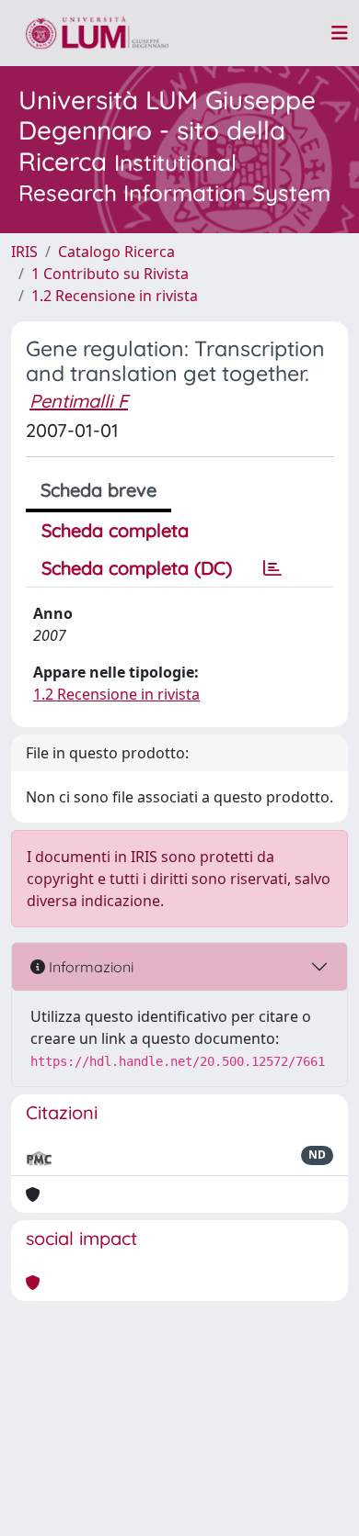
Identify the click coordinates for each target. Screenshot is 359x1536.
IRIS (24, 251)
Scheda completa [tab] (115, 530)
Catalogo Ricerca (116, 251)
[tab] (272, 568)
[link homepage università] (97, 33)
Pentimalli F (78, 400)
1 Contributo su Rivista (110, 273)
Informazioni (89, 967)
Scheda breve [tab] (98, 489)
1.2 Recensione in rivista (114, 296)
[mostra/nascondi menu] (339, 33)
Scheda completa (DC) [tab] (136, 567)
